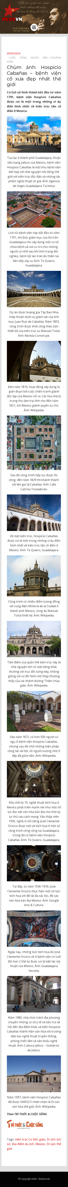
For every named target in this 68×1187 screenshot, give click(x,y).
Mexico (40, 1144)
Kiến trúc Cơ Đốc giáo (30, 1139)
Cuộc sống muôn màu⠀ (29, 57)
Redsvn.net (44, 1178)
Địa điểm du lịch (23, 1144)
